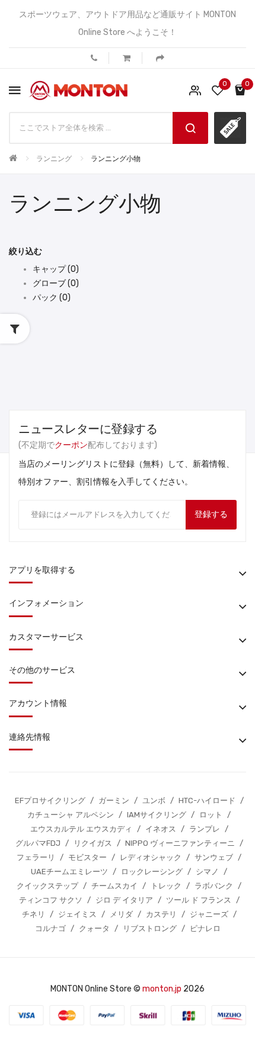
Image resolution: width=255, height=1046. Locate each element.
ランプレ (204, 828)
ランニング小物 (116, 159)
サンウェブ (214, 857)
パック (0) (52, 298)
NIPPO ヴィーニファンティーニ (180, 843)
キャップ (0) (56, 269)
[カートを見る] (126, 58)
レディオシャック (150, 857)
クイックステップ (47, 885)
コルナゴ (50, 928)
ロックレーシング (152, 871)
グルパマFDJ (37, 843)
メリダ (121, 914)
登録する (211, 514)
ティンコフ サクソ (50, 900)
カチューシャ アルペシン (70, 814)
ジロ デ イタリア (124, 900)
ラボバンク (214, 885)
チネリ (33, 914)
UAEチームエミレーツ (69, 871)
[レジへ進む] (160, 58)
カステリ (161, 914)
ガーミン (113, 800)
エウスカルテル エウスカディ (81, 828)
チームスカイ (114, 885)
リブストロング (150, 928)
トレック (166, 885)
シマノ (207, 871)
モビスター (87, 857)
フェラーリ (36, 857)
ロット (210, 814)
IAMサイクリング (156, 814)
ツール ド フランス (198, 900)
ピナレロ (205, 928)
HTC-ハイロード (207, 800)
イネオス (160, 828)
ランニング (54, 159)
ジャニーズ (209, 914)
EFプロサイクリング (50, 800)
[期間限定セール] (230, 128)
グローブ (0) (56, 283)
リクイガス (93, 843)
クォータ (94, 928)
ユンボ (153, 800)
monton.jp (161, 989)
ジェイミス (77, 914)
